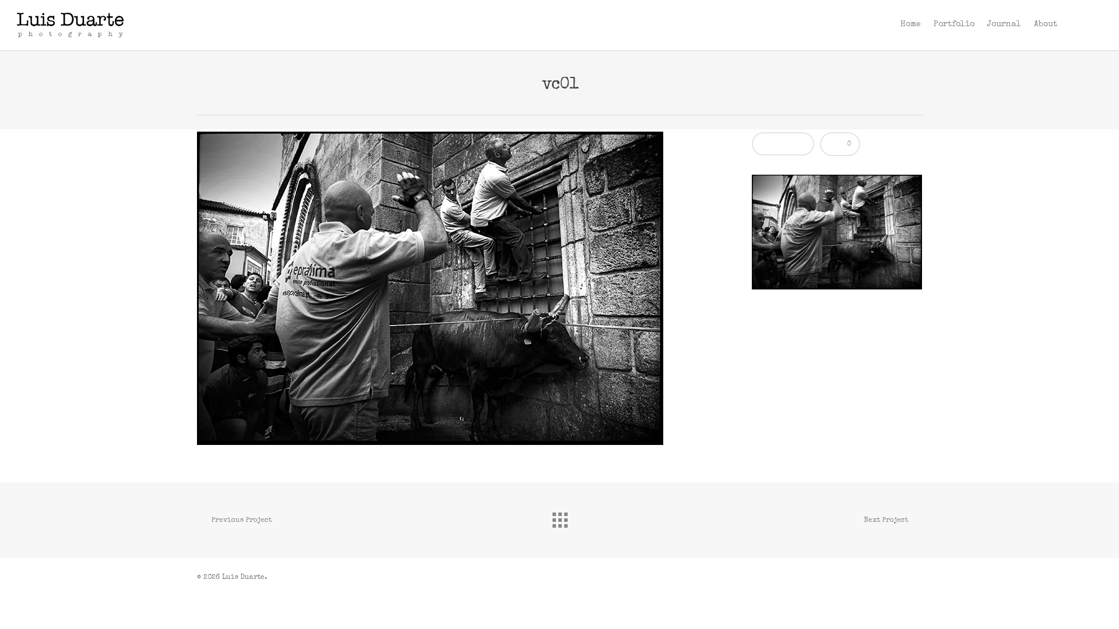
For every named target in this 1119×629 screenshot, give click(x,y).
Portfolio (954, 24)
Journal (1004, 24)
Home (910, 24)
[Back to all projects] (559, 517)
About (1045, 24)
